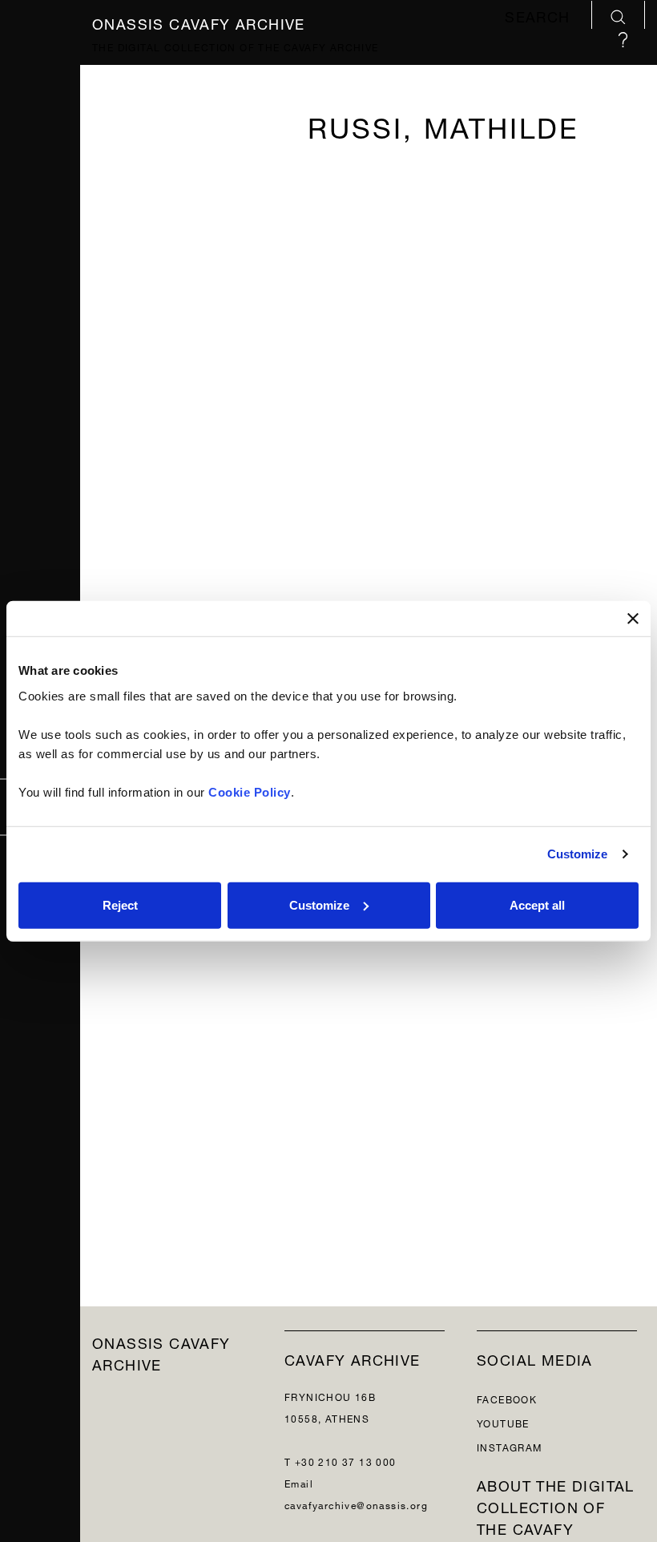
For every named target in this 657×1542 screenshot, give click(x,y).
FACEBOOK (507, 1398)
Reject (120, 904)
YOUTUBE (503, 1422)
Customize (577, 854)
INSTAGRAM (509, 1446)
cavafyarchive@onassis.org (356, 1504)
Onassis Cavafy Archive (198, 21)
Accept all (537, 904)
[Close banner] (633, 618)
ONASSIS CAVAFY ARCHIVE (161, 1352)
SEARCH (540, 16)
